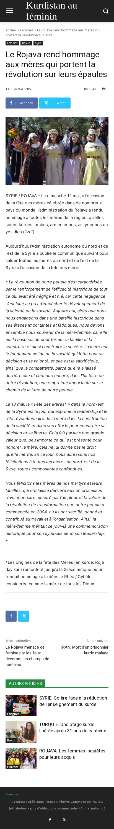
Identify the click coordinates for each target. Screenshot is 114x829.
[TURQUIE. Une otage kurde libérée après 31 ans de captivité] (21, 732)
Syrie (38, 43)
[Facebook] (11, 616)
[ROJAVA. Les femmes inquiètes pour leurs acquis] (21, 758)
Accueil (11, 30)
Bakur (11, 740)
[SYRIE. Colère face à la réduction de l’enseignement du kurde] (21, 705)
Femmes (26, 30)
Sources (12, 794)
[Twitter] (23, 616)
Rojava (26, 43)
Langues (13, 714)
